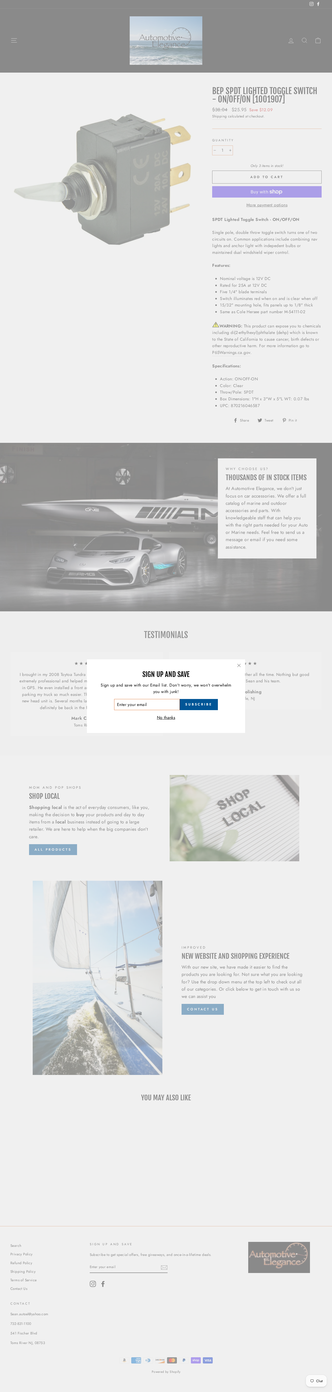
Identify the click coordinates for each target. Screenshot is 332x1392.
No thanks (166, 718)
